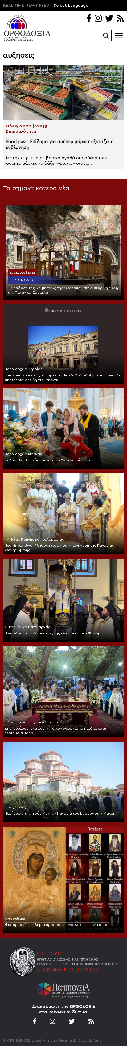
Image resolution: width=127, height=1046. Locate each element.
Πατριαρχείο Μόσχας (23, 454)
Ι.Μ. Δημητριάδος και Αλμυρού (31, 722)
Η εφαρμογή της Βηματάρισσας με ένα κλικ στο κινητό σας (57, 925)
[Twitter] (109, 19)
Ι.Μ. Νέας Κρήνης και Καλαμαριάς (34, 539)
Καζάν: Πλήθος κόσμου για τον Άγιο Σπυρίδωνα (47, 460)
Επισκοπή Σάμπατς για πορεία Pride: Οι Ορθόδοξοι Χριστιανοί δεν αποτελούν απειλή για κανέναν (63, 377)
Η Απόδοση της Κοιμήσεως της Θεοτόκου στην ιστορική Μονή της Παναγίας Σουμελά (63, 290)
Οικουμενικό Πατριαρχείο (28, 627)
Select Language (71, 5)
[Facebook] (89, 19)
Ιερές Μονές (22, 280)
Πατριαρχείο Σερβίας (24, 369)
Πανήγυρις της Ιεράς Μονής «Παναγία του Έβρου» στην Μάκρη (60, 813)
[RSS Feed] (120, 19)
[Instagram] (98, 19)
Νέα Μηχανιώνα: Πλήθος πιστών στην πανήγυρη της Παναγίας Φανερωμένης (59, 548)
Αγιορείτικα (15, 918)
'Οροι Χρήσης (89, 1040)
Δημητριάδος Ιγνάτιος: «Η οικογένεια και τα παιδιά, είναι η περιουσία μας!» (57, 730)
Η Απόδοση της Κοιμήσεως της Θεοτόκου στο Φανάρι (53, 633)
